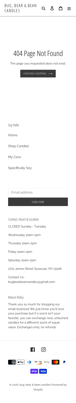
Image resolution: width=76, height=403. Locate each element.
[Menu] (69, 8)
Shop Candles (18, 146)
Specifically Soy (20, 168)
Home (12, 135)
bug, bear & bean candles (20, 8)
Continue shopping (35, 73)
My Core (14, 157)
